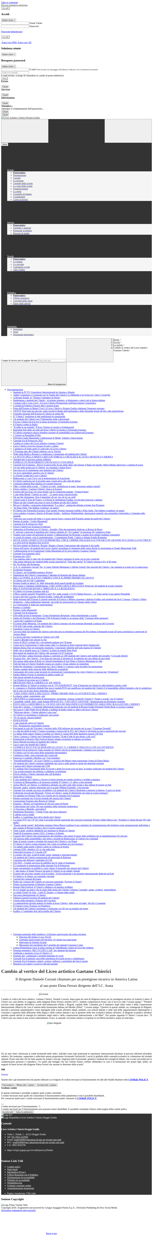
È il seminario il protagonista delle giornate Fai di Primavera (41, 865)
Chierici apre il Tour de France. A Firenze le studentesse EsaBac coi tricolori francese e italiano (57, 500)
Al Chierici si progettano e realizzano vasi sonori (36, 715)
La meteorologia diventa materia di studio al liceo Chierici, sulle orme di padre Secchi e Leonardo (59, 903)
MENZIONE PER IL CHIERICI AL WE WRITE (37, 682)
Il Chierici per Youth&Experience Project (32, 572)
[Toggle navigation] (24, 131)
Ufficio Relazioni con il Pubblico (22, 1175)
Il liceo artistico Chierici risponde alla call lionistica (37, 774)
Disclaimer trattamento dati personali (18, 1210)
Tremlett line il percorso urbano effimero (32, 459)
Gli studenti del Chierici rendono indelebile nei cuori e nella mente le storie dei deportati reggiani (58, 763)
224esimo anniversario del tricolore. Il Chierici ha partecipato (47, 939)
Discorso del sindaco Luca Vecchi (35, 937)
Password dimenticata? (12, 31)
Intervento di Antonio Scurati (32, 942)
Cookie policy (13, 1166)
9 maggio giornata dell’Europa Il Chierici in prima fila (38, 413)
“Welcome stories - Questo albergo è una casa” (35, 712)
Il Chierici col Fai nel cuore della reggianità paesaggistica (40, 752)
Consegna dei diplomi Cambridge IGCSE (32, 860)
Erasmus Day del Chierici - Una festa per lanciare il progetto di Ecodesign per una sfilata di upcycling (61, 658)
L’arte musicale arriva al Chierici (28, 723)
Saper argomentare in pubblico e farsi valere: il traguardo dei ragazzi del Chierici (51, 868)
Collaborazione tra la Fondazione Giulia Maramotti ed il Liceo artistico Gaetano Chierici (54, 551)
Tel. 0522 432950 (19, 1137)
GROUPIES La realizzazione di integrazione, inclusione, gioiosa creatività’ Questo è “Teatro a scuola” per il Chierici (68, 699)
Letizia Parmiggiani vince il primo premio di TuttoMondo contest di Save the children (53, 947)
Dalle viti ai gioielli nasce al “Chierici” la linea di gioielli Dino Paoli (45, 650)
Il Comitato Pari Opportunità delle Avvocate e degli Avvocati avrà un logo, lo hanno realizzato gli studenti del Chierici (68, 768)
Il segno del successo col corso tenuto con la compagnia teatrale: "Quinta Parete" (51, 491)
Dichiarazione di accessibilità (21, 1177)
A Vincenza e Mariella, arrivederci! (29, 809)
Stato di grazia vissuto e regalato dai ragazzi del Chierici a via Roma (45, 841)
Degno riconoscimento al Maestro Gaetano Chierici (37, 884)
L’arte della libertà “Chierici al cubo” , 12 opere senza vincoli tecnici (45, 494)
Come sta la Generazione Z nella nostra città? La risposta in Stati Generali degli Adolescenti (56, 645)
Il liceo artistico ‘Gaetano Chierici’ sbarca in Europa (37, 489)
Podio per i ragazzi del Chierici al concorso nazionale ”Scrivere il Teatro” (47, 881)
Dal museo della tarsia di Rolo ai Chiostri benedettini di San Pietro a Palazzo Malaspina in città (57, 661)
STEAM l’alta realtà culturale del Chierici (32, 626)
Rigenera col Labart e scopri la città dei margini (35, 964)
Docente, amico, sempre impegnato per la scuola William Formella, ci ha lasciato (51, 787)
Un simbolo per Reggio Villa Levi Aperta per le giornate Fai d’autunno (46, 795)
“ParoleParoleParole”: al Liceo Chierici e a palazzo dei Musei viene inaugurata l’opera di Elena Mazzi (61, 760)
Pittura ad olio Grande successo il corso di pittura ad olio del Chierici (45, 502)
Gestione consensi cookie (19, 1185)
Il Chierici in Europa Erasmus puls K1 (31, 591)
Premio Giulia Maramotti (25, 610)
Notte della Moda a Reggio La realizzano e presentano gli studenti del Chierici (50, 454)
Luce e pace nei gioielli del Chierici (29, 744)
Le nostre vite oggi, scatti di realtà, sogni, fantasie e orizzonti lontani (45, 855)
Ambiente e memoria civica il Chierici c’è (32, 953)
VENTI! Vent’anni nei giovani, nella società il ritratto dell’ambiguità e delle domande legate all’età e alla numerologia (68, 411)
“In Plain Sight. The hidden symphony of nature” (36, 508)
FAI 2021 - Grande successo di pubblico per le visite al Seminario (44, 863)
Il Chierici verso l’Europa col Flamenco (31, 906)
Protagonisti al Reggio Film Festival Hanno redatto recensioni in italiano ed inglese (52, 739)
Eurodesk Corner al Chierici (26, 629)
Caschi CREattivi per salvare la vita (30, 639)
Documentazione (15, 389)
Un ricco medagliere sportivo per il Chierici (33, 473)
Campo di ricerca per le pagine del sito (19, 360)
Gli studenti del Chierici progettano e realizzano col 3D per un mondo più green (50, 908)
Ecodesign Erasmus (22, 569)
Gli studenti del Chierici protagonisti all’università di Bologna (42, 857)
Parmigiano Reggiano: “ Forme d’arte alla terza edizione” (40, 812)
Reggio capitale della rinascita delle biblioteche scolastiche (40, 669)
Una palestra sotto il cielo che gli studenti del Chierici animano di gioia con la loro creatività (56, 559)
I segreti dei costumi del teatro (27, 879)
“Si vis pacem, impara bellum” (27, 717)
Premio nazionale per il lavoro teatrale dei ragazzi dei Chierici (42, 798)
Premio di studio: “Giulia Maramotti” (30, 521)
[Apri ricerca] (128, 131)
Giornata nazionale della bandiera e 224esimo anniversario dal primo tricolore (50, 934)
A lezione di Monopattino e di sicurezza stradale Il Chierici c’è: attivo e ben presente (52, 782)
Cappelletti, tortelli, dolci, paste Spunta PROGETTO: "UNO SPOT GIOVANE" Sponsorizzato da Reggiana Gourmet (69, 701)
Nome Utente (35, 23)
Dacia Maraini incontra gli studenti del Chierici (35, 742)
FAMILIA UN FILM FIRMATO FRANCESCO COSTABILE (43, 462)
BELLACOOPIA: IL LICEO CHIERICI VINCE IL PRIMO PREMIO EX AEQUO (53, 578)
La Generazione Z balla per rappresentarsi (33, 604)
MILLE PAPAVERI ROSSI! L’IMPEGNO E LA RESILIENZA (44, 588)
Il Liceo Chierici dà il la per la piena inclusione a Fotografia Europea (45, 422)
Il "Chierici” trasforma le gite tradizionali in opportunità (39, 416)
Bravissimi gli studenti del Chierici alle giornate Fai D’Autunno (43, 653)
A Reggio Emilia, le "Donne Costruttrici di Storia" (37, 397)
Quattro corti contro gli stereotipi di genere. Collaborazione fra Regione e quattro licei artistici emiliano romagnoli (66, 535)
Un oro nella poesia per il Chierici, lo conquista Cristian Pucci (42, 467)
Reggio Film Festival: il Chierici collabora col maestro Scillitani (43, 887)
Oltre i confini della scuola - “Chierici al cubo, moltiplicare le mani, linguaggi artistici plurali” (57, 486)
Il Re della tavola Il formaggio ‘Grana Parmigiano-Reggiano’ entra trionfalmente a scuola (55, 615)
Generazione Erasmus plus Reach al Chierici (34, 801)
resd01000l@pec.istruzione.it (38, 1142)
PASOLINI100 (20, 720)
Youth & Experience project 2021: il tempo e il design (38, 833)
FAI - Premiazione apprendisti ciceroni (31, 725)
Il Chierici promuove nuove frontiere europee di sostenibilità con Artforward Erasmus (53, 432)
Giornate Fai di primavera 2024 (28, 524)
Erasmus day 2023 (22, 556)
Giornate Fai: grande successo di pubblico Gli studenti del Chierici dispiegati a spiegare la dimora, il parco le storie (67, 790)
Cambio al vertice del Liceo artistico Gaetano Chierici (38, 443)
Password (34, 26)
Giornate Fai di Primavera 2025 (28, 440)
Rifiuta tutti (25, 1085)
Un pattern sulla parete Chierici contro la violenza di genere (41, 846)
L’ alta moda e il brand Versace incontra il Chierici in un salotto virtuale (46, 871)
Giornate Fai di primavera (25, 613)
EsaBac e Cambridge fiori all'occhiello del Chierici (37, 817)
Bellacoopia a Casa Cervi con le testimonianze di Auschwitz (41, 478)
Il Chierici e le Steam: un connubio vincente (33, 876)
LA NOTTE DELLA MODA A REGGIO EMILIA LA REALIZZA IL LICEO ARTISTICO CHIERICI (63, 457)
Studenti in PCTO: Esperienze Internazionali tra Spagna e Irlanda (44, 392)
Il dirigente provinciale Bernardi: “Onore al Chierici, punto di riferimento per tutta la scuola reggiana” (60, 793)
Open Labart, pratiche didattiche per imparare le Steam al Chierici (44, 830)
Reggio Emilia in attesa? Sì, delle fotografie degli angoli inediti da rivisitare (48, 583)
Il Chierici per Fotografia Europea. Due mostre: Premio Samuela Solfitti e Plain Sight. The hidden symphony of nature (68, 510)
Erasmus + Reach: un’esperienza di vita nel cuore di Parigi (40, 803)
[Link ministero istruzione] (14, 5)
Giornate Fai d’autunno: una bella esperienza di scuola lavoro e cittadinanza (48, 958)
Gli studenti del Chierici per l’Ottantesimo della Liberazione (41, 419)
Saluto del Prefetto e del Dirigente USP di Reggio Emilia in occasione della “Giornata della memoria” (61, 618)
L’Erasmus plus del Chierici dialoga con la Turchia (37, 451)
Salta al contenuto (9, 2)
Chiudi (5, 87)
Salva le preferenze (24, 1112)
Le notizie (118, 345)
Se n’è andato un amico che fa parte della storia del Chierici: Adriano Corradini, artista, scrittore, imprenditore (64, 889)
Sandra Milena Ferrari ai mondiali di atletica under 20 (38, 674)
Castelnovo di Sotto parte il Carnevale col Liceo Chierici (39, 448)
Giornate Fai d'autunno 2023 (26, 553)
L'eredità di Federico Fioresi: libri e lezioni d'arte (36, 405)
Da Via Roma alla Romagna (26, 564)
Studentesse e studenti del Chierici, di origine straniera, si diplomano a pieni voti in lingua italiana (59, 400)
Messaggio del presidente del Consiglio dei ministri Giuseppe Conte (51, 945)
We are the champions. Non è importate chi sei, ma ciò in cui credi (44, 497)
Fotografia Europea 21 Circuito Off (29, 852)
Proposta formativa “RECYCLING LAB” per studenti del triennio (44, 950)
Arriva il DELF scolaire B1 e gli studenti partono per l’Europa (42, 642)
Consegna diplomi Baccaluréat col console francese (37, 483)
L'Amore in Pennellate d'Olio (27, 435)
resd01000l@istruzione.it (37, 1139)
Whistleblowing (14, 1183)
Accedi (5, 8)
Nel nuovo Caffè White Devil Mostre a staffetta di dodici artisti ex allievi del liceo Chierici (55, 709)
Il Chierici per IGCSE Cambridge (29, 580)
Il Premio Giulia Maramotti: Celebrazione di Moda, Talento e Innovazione (48, 438)
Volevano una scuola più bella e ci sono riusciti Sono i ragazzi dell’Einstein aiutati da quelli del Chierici (61, 518)
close (4, 144)
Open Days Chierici (22, 777)
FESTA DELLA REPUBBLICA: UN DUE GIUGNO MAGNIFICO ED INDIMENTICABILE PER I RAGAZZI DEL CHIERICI (76, 704)
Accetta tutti (46, 1085)
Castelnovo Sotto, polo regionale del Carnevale (35, 755)
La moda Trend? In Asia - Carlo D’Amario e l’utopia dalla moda (43, 892)
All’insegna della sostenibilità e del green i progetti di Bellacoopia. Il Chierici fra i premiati (55, 838)
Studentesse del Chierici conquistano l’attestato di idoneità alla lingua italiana (49, 575)
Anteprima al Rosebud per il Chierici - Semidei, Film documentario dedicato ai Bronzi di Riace (57, 529)
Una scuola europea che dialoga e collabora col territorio (39, 771)
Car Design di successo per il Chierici (31, 680)
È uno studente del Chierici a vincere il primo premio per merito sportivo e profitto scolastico (56, 779)
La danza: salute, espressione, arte (29, 696)
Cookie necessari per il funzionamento (19, 1106)
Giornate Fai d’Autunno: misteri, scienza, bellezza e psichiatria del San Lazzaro (50, 961)
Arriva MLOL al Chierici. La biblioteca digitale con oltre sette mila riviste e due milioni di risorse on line (62, 785)
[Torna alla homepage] (76, 117)
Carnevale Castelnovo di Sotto (27, 621)
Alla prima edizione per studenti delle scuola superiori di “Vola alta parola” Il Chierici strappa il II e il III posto (65, 561)
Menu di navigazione (56, 384)
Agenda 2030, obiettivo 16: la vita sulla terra (34, 849)
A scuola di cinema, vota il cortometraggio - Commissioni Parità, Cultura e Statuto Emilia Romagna (60, 537)
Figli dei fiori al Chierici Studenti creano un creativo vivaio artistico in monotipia (51, 664)
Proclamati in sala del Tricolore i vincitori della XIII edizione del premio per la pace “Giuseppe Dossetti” (62, 728)
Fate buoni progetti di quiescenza (28, 677)
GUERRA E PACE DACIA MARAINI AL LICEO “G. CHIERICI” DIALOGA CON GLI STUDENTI (63, 747)
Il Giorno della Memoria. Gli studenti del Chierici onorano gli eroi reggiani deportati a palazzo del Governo (63, 623)
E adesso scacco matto (23, 814)
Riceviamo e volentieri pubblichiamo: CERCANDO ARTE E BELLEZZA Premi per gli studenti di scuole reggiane (68, 586)
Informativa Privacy (16, 1172)
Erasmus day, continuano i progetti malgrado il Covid (38, 956)
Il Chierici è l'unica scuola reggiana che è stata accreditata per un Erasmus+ (48, 844)
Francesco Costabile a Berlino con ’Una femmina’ (36, 758)
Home (116, 339)
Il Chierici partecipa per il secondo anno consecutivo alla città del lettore (47, 481)
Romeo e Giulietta (21, 607)
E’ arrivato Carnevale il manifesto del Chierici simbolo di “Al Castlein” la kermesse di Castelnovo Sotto (62, 532)
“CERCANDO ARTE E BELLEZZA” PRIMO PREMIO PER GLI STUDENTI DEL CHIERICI (60, 693)
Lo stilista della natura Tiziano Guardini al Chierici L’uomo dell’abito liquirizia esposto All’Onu (58, 734)
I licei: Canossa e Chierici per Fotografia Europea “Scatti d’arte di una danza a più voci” (54, 736)
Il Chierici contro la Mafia (25, 424)
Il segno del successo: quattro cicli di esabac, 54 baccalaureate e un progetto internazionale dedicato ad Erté (63, 873)
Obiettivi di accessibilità (18, 1180)
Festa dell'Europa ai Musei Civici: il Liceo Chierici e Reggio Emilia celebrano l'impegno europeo (58, 408)
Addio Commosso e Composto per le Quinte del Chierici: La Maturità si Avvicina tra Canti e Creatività (62, 395)
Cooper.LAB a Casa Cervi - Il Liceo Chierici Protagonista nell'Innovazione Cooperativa (54, 403)
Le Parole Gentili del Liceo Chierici (30, 475)
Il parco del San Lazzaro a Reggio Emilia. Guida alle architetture (43, 596)
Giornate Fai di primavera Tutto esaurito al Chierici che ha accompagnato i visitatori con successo (59, 750)
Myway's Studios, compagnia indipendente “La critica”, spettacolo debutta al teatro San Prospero (58, 505)
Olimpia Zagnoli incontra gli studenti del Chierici (36, 898)
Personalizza (8, 1085)
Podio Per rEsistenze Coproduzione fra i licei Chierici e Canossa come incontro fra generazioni (57, 666)
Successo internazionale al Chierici (29, 895)
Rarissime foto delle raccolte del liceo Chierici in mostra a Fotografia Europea (49, 430)
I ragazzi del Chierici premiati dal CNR (31, 766)
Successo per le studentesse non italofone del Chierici (38, 470)
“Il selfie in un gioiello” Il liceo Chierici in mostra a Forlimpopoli (43, 427)
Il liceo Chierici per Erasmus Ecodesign (31, 526)
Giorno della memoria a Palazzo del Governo (34, 900)
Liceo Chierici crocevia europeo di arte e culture (35, 446)
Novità (116, 342)
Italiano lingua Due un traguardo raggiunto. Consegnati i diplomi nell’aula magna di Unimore (57, 647)
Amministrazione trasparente (20, 1188)
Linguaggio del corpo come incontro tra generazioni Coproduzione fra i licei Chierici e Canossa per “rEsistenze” (66, 672)
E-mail (32, 69)
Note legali (12, 1169)
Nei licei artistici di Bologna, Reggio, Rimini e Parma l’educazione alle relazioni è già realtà (56, 545)
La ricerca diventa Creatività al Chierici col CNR (36, 637)
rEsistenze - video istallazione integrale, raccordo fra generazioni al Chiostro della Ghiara (55, 602)
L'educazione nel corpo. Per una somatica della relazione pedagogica (45, 806)
